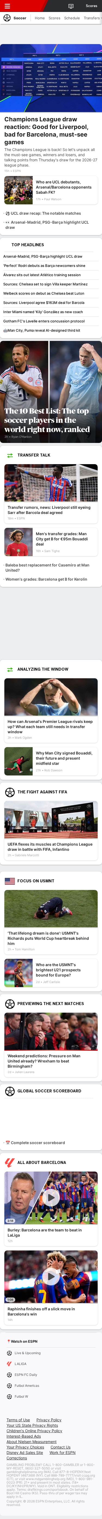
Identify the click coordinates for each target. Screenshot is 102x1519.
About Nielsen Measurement (32, 1441)
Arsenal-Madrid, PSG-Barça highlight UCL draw (42, 256)
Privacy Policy (48, 1420)
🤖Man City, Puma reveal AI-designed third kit (41, 330)
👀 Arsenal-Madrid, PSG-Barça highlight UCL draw (47, 225)
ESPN (29, 6)
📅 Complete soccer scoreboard (35, 1142)
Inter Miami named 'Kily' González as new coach (43, 312)
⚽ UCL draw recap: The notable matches (43, 213)
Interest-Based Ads (24, 1436)
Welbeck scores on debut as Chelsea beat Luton (43, 293)
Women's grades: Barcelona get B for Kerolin (46, 579)
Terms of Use (18, 1420)
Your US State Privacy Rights (32, 1425)
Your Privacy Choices (25, 1447)
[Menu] (7, 6)
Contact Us (60, 1447)
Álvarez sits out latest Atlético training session (42, 275)
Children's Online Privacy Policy (34, 1430)
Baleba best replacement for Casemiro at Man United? (47, 567)
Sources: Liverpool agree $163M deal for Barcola (43, 302)
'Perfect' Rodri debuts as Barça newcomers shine (44, 265)
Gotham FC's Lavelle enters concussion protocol (44, 321)
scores (91, 6)
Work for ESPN (63, 1452)
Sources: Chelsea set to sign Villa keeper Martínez (45, 284)
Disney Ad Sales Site (25, 1452)
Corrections (17, 1458)
